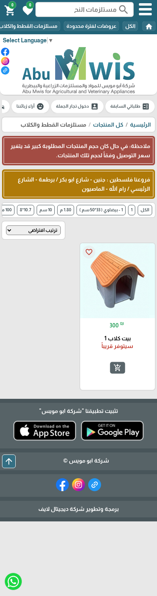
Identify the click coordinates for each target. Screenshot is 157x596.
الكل (130, 26)
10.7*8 (25, 209)
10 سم (45, 209)
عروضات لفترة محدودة (91, 26)
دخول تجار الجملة (77, 106)
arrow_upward (9, 461)
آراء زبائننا (30, 106)
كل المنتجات (108, 124)
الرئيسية (140, 124)
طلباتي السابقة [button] (130, 106)
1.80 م (65, 209)
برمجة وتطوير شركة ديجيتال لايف (78, 509)
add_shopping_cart (118, 368)
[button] (26, 10)
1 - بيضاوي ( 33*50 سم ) (101, 209)
